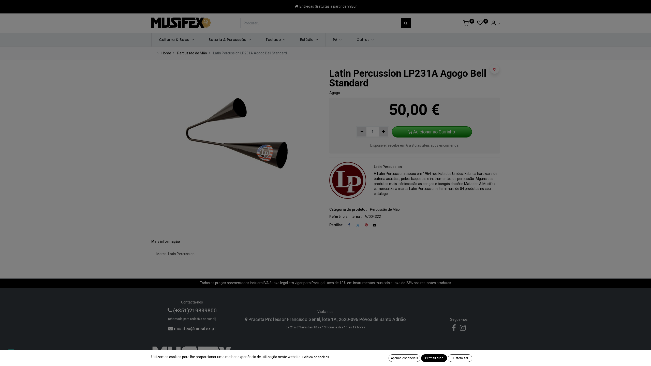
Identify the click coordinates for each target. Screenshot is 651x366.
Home (166, 53)
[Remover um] (362, 131)
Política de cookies (315, 357)
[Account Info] (495, 24)
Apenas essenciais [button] (404, 358)
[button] (494, 69)
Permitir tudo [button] (434, 358)
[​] (454, 329)
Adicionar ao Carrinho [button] (434, 131)
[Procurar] (406, 23)
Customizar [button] (460, 358)
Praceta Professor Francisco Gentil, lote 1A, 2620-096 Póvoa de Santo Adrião (326, 319)
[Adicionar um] (383, 131)
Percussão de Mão (192, 53)
